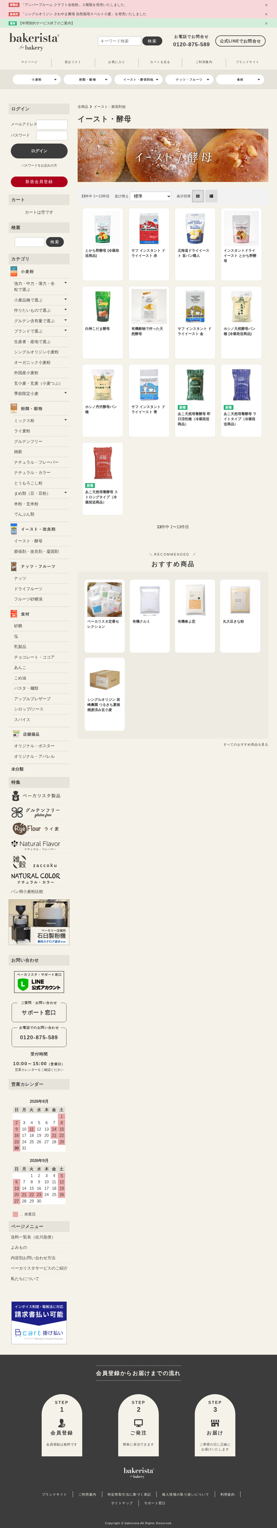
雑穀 (18, 451)
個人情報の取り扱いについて (185, 1494)
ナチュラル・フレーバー (36, 462)
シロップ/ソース (29, 709)
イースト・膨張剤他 (138, 79)
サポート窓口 (39, 1012)
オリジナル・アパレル (34, 756)
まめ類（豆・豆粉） (32, 493)
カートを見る (160, 62)
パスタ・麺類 (26, 688)
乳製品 (20, 646)
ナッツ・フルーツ (189, 79)
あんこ (20, 667)
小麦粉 (37, 79)
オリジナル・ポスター (34, 745)
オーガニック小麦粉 (32, 362)
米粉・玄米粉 (26, 503)
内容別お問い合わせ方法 (33, 1257)
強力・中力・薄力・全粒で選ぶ (34, 286)
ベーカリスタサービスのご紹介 (39, 1268)
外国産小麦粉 (26, 372)
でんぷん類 (24, 514)
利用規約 (227, 1494)
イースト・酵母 (28, 541)
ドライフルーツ (28, 588)
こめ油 (20, 678)
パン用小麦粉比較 (27, 891)
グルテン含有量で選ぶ (34, 320)
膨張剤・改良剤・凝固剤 (36, 551)
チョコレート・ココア (34, 657)
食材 (240, 79)
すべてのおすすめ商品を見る (245, 744)
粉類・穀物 (87, 79)
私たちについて (25, 1278)
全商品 (83, 107)
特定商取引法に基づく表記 (129, 1494)
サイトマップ (122, 1503)
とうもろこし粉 (28, 483)
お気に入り (116, 62)
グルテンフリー (28, 441)
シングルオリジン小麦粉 (36, 352)
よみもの (19, 1247)
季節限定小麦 (26, 393)
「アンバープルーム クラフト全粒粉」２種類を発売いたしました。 (74, 5)
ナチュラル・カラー (32, 472)
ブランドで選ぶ (28, 331)
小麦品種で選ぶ (28, 300)
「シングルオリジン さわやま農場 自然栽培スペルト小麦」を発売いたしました (83, 14)
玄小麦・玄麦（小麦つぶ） (38, 383)
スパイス (22, 719)
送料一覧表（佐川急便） (33, 1237)
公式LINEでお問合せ (240, 41)
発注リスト (73, 62)
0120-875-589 (191, 44)
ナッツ (20, 578)
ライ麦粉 (22, 430)
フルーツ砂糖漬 (28, 599)
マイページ (29, 62)
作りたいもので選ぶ (32, 310)
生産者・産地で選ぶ (32, 341)
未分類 (17, 769)
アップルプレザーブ (32, 698)
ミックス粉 (24, 420)
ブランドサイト (247, 62)
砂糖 (18, 625)
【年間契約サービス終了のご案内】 (46, 23)
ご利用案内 (204, 62)
